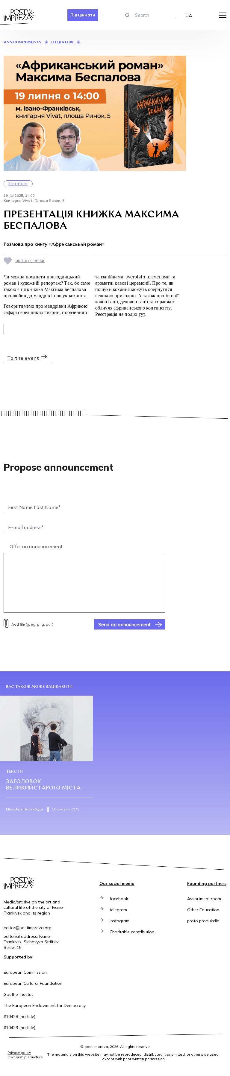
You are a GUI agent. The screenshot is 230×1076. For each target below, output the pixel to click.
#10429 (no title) (19, 1027)
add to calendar (30, 260)
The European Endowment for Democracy (45, 1005)
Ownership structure (25, 1057)
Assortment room (204, 898)
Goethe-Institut (18, 994)
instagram (119, 920)
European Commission (25, 972)
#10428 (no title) (19, 1016)
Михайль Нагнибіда (24, 809)
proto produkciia (203, 920)
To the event (23, 358)
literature (63, 42)
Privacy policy (19, 1052)
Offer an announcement (36, 546)
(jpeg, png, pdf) (32, 624)
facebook (119, 898)
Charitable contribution (132, 932)
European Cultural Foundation (33, 983)
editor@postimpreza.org (28, 927)
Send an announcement (124, 624)
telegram (118, 909)
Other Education (203, 909)
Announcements (22, 42)
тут (142, 314)
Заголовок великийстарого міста (43, 785)
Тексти (14, 772)
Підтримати (82, 15)
